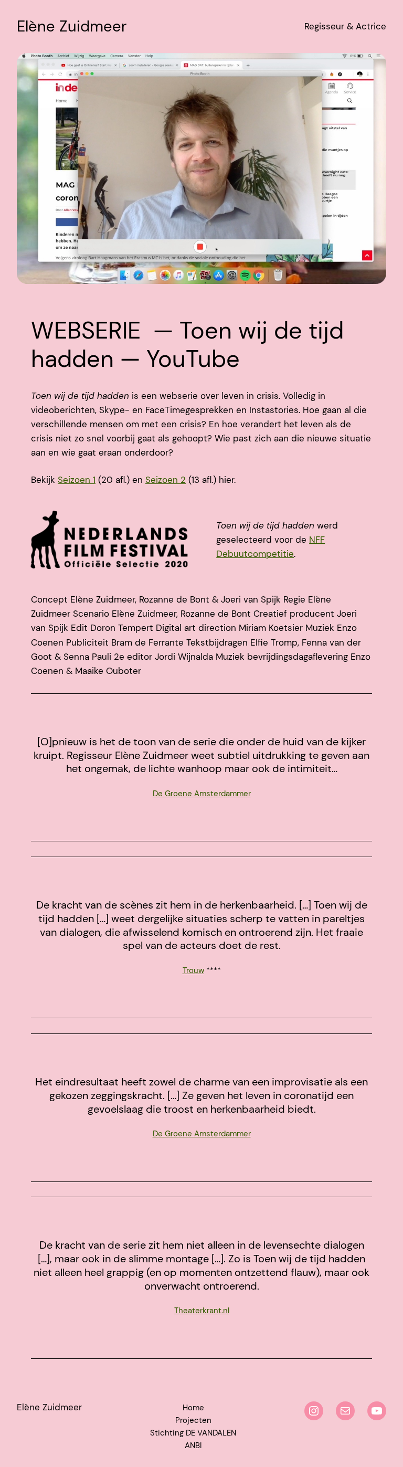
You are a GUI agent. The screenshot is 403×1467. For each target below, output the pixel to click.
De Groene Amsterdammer (202, 793)
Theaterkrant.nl (201, 1310)
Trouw (193, 970)
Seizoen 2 (165, 480)
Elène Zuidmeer (72, 26)
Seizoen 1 (77, 480)
